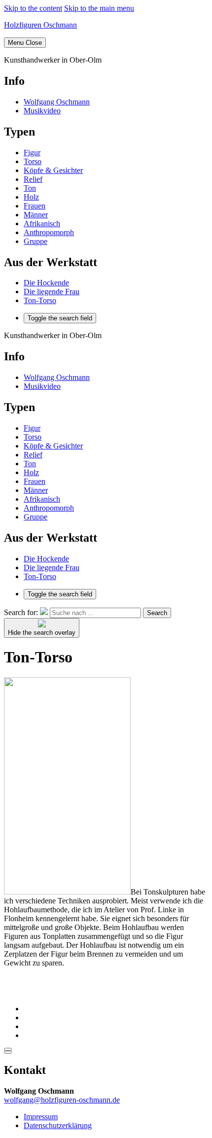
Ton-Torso (40, 300)
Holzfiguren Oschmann (40, 25)
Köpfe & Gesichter (53, 170)
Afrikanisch (42, 223)
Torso (32, 161)
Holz (31, 197)
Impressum (41, 1116)
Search (157, 613)
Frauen (34, 206)
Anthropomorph (49, 232)
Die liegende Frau (51, 291)
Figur (32, 152)
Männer (36, 214)
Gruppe (35, 241)
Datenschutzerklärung (58, 1125)
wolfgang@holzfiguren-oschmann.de (62, 1100)
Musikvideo (42, 110)
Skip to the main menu (99, 8)
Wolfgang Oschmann (57, 102)
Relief (33, 179)
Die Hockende (46, 282)
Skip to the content (33, 8)
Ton (30, 188)
